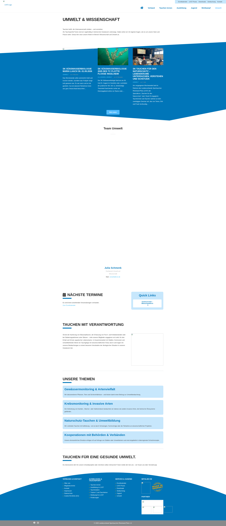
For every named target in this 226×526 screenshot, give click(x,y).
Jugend (119, 493)
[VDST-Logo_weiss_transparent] (146, 488)
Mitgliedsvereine (69, 486)
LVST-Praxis (121, 486)
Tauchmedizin (94, 490)
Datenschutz (68, 493)
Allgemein (102, 77)
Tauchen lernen (95, 485)
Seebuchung (121, 491)
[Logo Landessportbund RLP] (152, 503)
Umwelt (65, 74)
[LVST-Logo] (7, 5)
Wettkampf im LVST (97, 495)
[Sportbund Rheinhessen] (146, 509)
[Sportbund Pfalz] (157, 509)
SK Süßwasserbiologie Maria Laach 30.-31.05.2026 (77, 70)
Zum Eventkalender (69, 305)
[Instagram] (38, 523)
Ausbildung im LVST (97, 487)
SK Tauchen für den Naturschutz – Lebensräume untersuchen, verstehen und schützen (148, 74)
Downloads (120, 488)
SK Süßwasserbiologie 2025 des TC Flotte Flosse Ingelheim (112, 71)
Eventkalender (121, 483)
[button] (156, 8)
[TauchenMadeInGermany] (157, 487)
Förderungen (94, 497)
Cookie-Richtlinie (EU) (71, 496)
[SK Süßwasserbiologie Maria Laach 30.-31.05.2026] (78, 56)
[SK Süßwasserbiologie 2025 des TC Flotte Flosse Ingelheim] (113, 56)
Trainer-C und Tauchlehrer (99, 492)
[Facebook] (34, 523)
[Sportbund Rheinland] (168, 509)
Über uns (67, 483)
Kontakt (66, 488)
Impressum (68, 491)
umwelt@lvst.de (115, 277)
